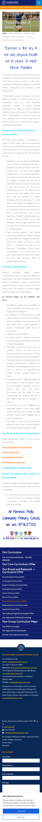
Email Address (8, 765)
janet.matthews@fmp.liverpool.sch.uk (24, 668)
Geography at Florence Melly (12, 589)
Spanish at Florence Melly (11, 609)
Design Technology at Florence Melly (14, 585)
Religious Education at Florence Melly (15, 605)
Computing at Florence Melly (12, 581)
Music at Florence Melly (10, 597)
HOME (4, 33)
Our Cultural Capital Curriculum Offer (18, 613)
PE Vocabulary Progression (13, 462)
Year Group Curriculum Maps (20, 621)
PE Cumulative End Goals (12, 457)
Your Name (6, 757)
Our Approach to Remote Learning (16, 617)
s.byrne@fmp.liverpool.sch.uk (12, 673)
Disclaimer (5, 745)
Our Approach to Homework (14, 630)
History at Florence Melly (10, 593)
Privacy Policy (7, 742)
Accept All (21, 811)
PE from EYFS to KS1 (10, 452)
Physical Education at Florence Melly (14, 601)
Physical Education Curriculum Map (16, 447)
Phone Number (7, 774)
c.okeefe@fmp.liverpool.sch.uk (19, 682)
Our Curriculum (15, 33)
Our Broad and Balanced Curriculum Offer (17, 571)
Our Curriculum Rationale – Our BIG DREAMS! (17, 558)
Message (6, 783)
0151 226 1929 (9, 727)
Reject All (21, 817)
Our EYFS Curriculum (11, 626)
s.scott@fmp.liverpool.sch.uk (12, 698)
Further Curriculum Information (15, 634)
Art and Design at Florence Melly (13, 577)
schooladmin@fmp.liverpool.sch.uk (16, 733)
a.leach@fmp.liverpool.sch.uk (17, 662)
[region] (21, 807)
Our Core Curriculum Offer (18, 564)
